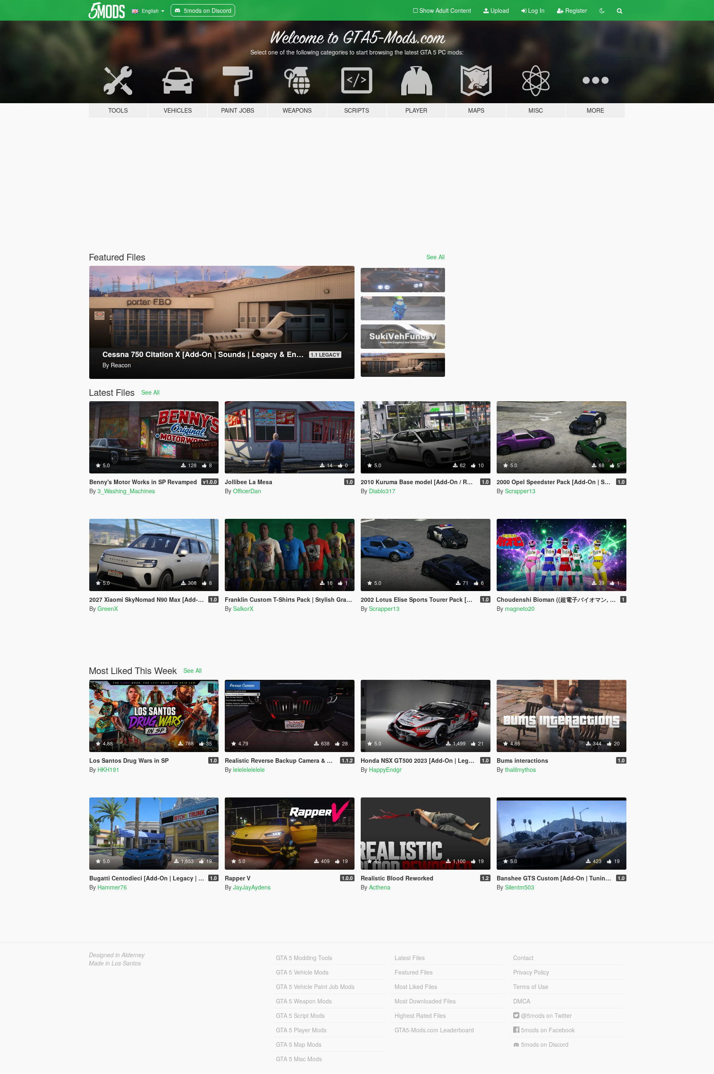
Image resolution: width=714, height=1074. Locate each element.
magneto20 (520, 608)
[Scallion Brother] (403, 308)
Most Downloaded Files (425, 1001)
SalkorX (243, 608)
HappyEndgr (385, 769)
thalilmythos (520, 769)
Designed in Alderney (117, 955)
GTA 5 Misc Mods (299, 1059)
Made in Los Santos (115, 963)
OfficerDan (247, 491)
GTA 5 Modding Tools (304, 957)
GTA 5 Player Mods (301, 1030)
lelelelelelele (249, 769)
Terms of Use (530, 986)
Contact (523, 957)
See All (435, 257)
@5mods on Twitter (545, 1015)
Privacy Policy (531, 972)
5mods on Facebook (547, 1030)
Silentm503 (519, 887)
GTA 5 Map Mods (298, 1044)
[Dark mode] (602, 10)
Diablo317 (382, 491)
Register (575, 10)
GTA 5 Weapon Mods (304, 1001)
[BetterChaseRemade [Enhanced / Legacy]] (403, 280)
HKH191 (108, 769)
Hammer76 (112, 887)
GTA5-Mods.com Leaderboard (434, 1030)
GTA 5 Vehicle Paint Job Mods (315, 986)
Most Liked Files (416, 986)
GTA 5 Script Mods (300, 1015)
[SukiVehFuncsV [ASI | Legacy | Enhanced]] (403, 336)
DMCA (521, 1001)
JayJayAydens (252, 887)
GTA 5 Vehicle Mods (302, 972)
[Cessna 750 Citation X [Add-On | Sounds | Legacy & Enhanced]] (403, 365)
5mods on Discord (544, 1044)
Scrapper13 (520, 491)
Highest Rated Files (420, 1015)
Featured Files (414, 972)
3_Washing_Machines (126, 491)
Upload (499, 10)
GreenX (108, 608)
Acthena (379, 887)
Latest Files (410, 957)
